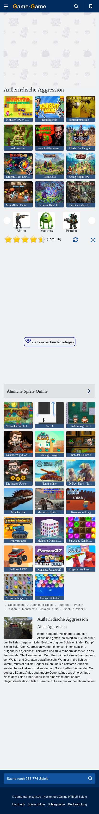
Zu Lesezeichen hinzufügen (52, 342)
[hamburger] (6, 6)
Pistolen (44, 609)
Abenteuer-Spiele (42, 605)
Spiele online (16, 605)
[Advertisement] (44, 48)
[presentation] (7, 220)
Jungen (63, 605)
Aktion (12, 609)
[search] (90, 778)
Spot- (67, 609)
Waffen (78, 605)
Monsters (27, 609)
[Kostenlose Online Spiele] (29, 6)
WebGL (80, 609)
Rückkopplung (77, 804)
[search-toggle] (76, 6)
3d (57, 609)
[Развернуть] (93, 240)
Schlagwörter (56, 804)
